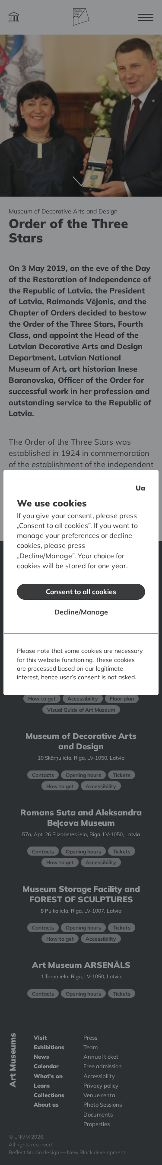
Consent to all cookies (81, 591)
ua (140, 488)
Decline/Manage (81, 612)
